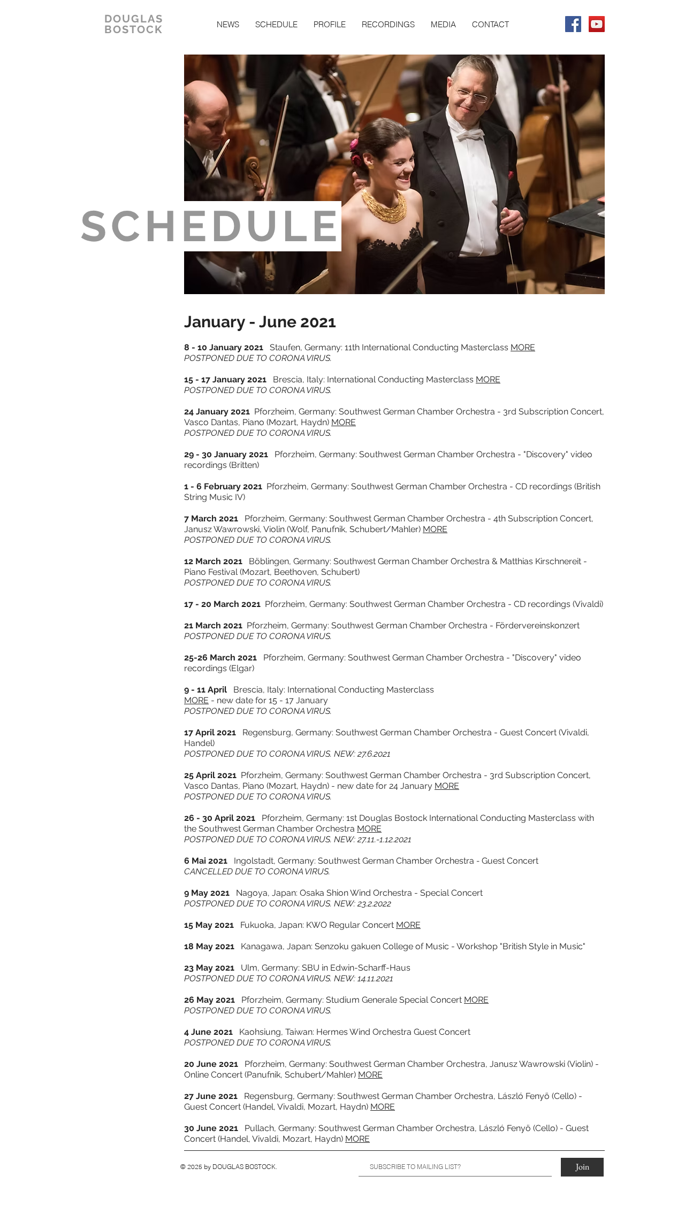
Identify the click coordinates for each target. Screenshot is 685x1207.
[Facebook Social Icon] (573, 24)
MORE (523, 347)
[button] (276, 24)
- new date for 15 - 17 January (268, 700)
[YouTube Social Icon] (597, 24)
